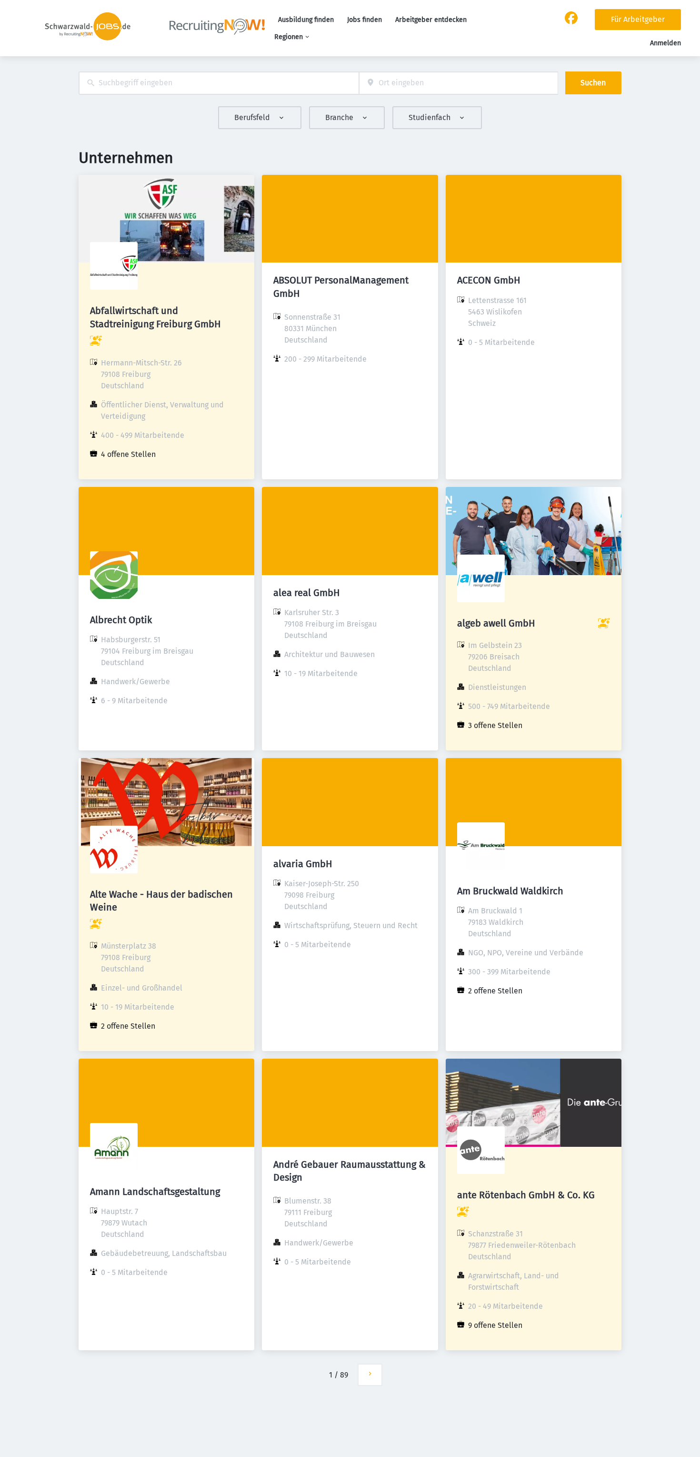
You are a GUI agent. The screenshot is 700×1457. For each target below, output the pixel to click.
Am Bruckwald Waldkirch (510, 891)
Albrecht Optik (121, 620)
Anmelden (665, 43)
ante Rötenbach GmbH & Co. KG (526, 1195)
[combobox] (219, 83)
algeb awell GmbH (496, 623)
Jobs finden (364, 20)
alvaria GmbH (302, 864)
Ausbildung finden (306, 20)
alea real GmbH (306, 592)
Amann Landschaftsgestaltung (155, 1191)
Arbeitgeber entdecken (431, 20)
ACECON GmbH (488, 280)
